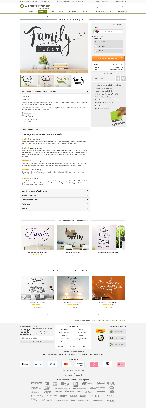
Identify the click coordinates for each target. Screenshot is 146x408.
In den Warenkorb (107, 58)
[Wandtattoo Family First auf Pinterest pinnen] (123, 78)
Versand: (96, 69)
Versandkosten (64, 339)
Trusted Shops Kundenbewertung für (59, 354)
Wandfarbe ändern (118, 24)
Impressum (64, 342)
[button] (70, 314)
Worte (41, 11)
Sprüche (32, 11)
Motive (61, 11)
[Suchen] (97, 7)
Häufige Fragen (64, 329)
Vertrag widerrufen (81, 339)
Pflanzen (52, 11)
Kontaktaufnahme (64, 332)
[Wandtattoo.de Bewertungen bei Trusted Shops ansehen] (101, 340)
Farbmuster (64, 335)
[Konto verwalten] (111, 7)
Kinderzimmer (72, 11)
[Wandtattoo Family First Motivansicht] (46, 81)
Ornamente (86, 11)
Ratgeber (121, 11)
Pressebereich (81, 332)
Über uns (81, 329)
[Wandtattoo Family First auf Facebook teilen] (117, 78)
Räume (22, 11)
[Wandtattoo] (35, 6)
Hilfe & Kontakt (121, 1)
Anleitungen (119, 331)
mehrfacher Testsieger (101, 1)
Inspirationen (119, 338)
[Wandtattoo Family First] (54, 48)
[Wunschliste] (117, 7)
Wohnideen (119, 344)
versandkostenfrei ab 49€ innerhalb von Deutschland (110, 320)
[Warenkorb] (123, 7)
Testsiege (81, 335)
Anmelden (37, 341)
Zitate (110, 11)
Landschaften (99, 11)
